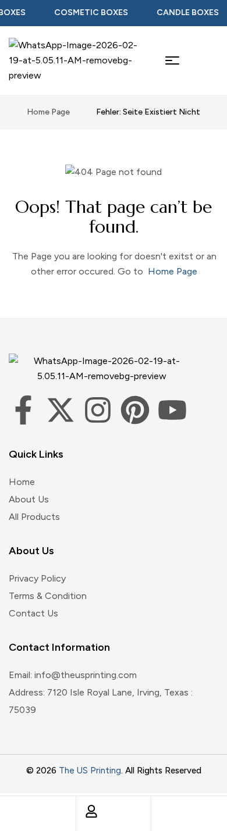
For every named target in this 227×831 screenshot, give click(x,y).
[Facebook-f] (23, 410)
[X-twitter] (60, 410)
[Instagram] (97, 410)
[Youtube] (172, 410)
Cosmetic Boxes (88, 12)
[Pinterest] (135, 410)
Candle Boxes (184, 12)
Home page (48, 112)
